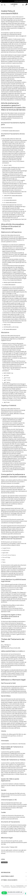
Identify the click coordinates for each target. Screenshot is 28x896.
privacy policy (7, 182)
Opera (3, 562)
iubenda (3, 850)
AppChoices (9, 608)
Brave (3, 559)
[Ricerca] (4, 4)
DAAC (9, 592)
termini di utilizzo (17, 182)
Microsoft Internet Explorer (9, 555)
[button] (4, 892)
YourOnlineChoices (11, 587)
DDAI (18, 592)
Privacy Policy (15, 161)
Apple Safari (5, 552)
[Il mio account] (23, 4)
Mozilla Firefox (5, 550)
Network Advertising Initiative (12, 589)
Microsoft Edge (6, 557)
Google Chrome (6, 548)
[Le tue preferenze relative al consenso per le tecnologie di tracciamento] (25, 893)
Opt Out (13, 369)
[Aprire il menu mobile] (1, 4)
